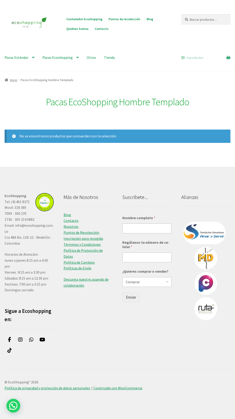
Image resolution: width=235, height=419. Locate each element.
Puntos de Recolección (82, 232)
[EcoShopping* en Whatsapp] (31, 340)
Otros (91, 57)
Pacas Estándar (16, 57)
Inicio (13, 80)
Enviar (131, 297)
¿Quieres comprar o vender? (145, 271)
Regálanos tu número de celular (145, 244)
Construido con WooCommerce (117, 388)
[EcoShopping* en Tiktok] (9, 350)
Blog (150, 19)
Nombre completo (138, 218)
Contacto (101, 29)
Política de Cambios (79, 262)
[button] (13, 406)
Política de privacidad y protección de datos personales (47, 388)
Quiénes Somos (77, 29)
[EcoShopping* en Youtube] (42, 340)
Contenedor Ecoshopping (84, 19)
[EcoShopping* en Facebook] (9, 340)
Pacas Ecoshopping (57, 57)
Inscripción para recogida (83, 238)
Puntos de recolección (124, 19)
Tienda (109, 57)
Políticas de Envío (77, 268)
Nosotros (71, 226)
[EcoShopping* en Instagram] (20, 340)
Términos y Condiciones (82, 244)
